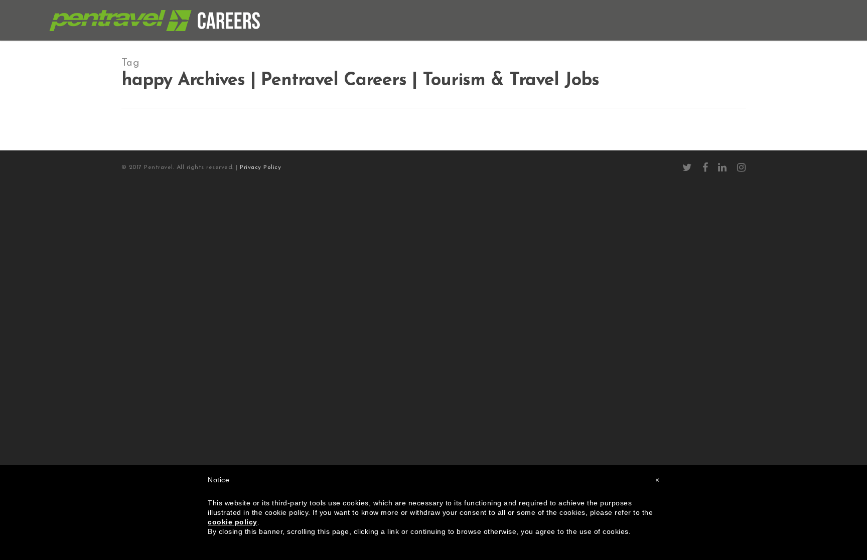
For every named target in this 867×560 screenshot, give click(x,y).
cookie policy (232, 522)
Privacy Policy (260, 167)
